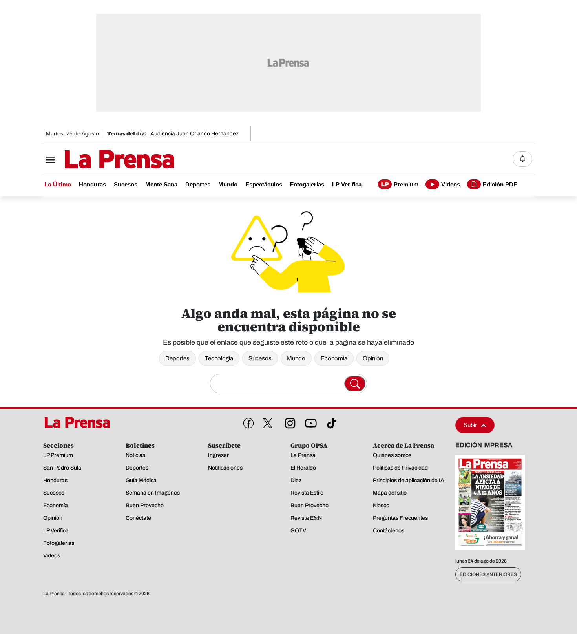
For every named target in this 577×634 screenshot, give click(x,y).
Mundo (296, 358)
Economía (334, 358)
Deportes (177, 358)
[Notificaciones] (522, 159)
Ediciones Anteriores (488, 574)
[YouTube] (309, 421)
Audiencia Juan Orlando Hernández (194, 134)
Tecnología (219, 358)
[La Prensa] (80, 422)
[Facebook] (247, 421)
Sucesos (260, 358)
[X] (267, 423)
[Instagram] (288, 421)
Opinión (373, 358)
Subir (470, 425)
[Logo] (100, 160)
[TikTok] (330, 421)
